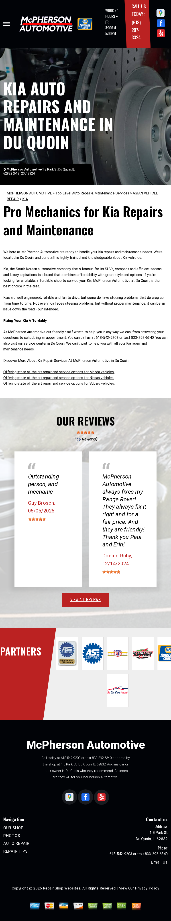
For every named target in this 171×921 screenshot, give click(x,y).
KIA (25, 199)
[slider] (85, 432)
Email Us (159, 862)
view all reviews (85, 599)
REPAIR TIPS (15, 851)
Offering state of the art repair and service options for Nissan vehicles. (58, 378)
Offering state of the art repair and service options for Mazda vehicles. (58, 372)
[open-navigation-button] (6, 24)
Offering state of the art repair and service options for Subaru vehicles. (59, 383)
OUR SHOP (13, 827)
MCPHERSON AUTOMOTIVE (29, 193)
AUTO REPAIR (16, 843)
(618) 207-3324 (136, 30)
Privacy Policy (147, 888)
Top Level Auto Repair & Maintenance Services (92, 193)
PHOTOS (11, 835)
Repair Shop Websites (61, 888)
